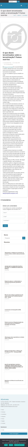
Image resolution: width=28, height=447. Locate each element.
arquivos (19, 15)
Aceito (6, 445)
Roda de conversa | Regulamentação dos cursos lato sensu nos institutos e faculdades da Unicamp (14, 323)
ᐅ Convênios (3, 414)
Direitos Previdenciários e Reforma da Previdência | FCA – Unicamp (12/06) (13, 351)
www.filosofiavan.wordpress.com (10, 193)
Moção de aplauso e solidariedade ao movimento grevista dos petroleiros (13, 282)
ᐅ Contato (3, 423)
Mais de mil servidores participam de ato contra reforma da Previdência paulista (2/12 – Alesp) (14, 296)
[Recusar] (26, 442)
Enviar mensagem (14, 433)
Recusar (11, 445)
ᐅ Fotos (2, 418)
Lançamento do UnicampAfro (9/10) (13, 309)
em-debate (25, 15)
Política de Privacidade (19, 445)
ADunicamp (5, 399)
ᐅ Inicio (2, 409)
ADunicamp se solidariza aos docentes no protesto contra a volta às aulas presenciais (14, 253)
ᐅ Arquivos (3, 416)
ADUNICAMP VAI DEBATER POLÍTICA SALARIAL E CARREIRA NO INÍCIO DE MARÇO (14, 267)
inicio (15, 15)
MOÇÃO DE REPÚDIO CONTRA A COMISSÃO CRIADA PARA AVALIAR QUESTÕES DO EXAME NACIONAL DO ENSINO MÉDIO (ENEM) (14, 366)
